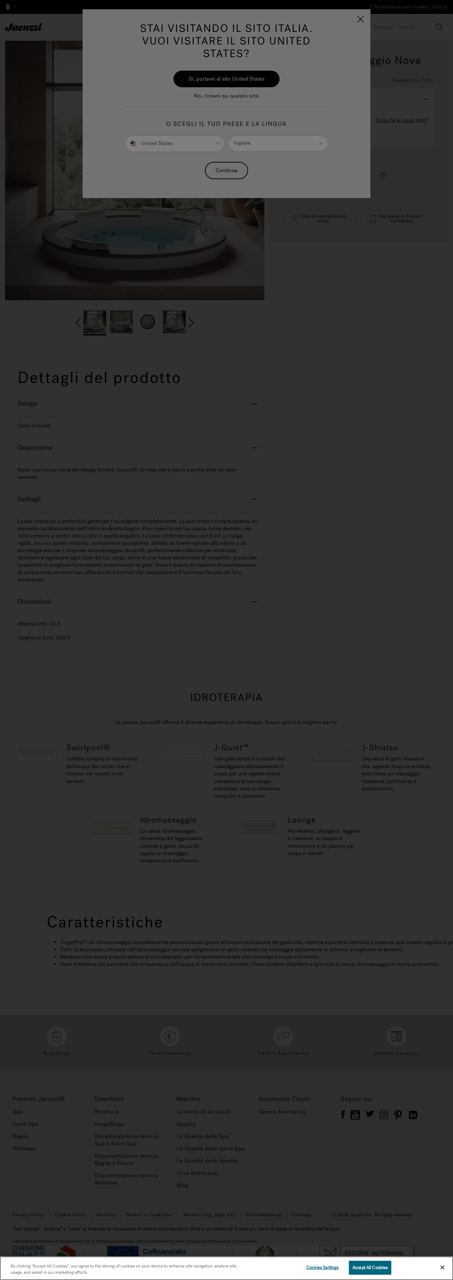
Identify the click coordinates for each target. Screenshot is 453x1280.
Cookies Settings (322, 1267)
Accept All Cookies (370, 1267)
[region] (226, 1268)
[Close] (442, 1267)
